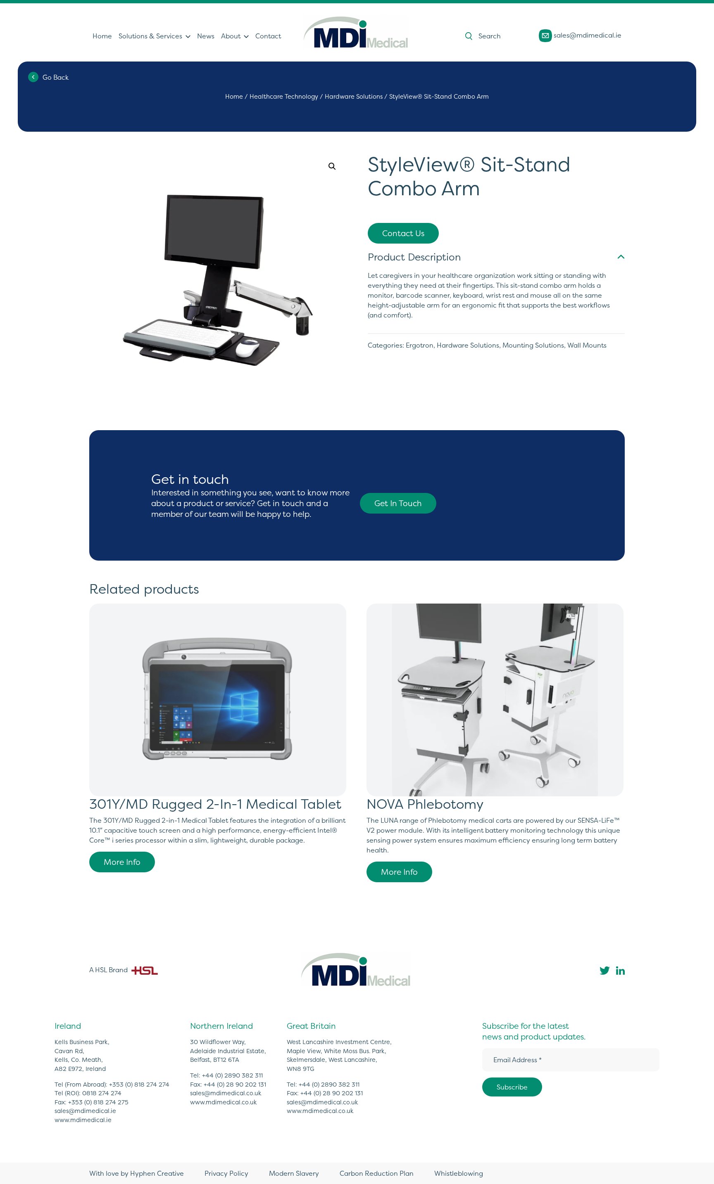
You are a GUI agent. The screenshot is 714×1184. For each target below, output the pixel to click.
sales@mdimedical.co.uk (226, 1093)
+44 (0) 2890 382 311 (232, 1075)
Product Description (414, 257)
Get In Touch (398, 503)
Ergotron (419, 345)
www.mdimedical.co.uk (223, 1102)
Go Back (56, 77)
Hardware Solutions (354, 96)
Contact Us (403, 233)
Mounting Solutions (533, 345)
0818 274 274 (101, 1093)
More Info (122, 862)
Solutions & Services (150, 35)
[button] (332, 166)
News (205, 35)
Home (102, 35)
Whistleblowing (458, 1173)
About (230, 35)
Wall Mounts (587, 345)
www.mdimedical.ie (83, 1120)
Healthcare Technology (284, 96)
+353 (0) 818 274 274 (139, 1084)
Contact (268, 35)
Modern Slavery (294, 1173)
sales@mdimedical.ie (586, 35)
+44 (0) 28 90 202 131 (235, 1084)
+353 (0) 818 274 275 (98, 1102)
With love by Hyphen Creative (136, 1173)
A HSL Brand (109, 969)
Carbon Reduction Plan (377, 1173)
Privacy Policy (226, 1173)
